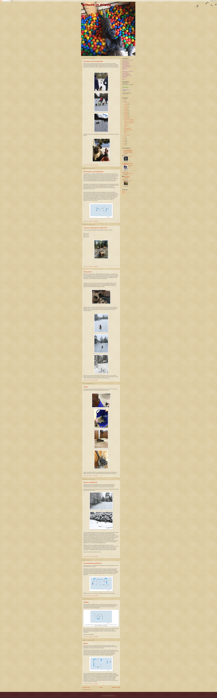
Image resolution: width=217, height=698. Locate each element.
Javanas (125, 155)
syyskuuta (126, 107)
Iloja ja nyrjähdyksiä (90, 482)
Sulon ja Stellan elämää (128, 150)
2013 (124, 140)
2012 (124, 141)
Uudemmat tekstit (86, 687)
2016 (124, 101)
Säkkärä (86, 602)
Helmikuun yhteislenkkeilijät (93, 61)
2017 (124, 99)
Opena (85, 643)
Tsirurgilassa (87, 271)
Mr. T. (124, 193)
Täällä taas (130, 180)
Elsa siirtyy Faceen (126, 177)
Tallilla (85, 387)
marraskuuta (126, 104)
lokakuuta (126, 105)
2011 (124, 143)
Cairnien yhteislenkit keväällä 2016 (95, 228)
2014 (124, 138)
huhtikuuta (126, 115)
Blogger (114, 695)
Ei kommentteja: (95, 221)
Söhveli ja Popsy (96, 5)
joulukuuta (126, 102)
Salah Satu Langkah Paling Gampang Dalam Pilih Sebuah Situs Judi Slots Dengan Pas (128, 152)
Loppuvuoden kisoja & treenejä (128, 173)
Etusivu (101, 687)
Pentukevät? (130, 156)
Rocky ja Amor (126, 172)
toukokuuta (126, 113)
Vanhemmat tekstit (116, 687)
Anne (124, 191)
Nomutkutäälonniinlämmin (92, 563)
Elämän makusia (126, 176)
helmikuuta (126, 118)
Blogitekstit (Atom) (87, 689)
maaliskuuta (126, 116)
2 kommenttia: (95, 475)
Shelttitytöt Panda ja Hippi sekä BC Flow (128, 164)
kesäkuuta (126, 112)
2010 (124, 144)
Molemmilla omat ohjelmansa (93, 171)
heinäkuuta (126, 110)
